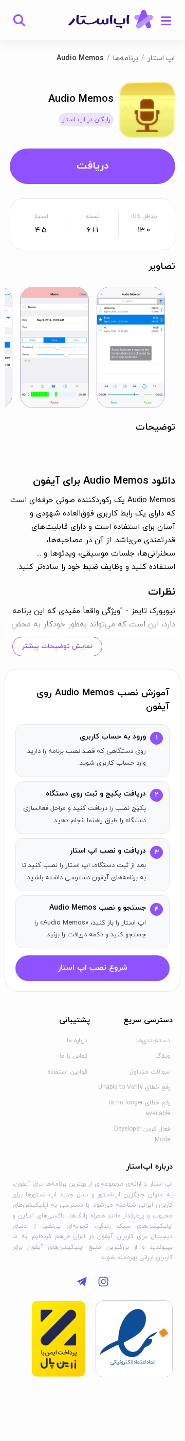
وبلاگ (162, 1056)
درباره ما (77, 1041)
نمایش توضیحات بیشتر (57, 646)
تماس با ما (73, 1056)
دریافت (92, 166)
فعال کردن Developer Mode (142, 1134)
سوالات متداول (150, 1072)
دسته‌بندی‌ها (153, 1041)
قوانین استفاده (67, 1072)
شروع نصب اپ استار (92, 968)
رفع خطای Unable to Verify (134, 1087)
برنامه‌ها (125, 58)
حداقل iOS (144, 216)
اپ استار (161, 58)
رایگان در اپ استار (86, 120)
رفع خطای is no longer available (139, 1108)
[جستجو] (19, 20)
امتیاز (41, 216)
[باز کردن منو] (166, 20)
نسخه (92, 216)
